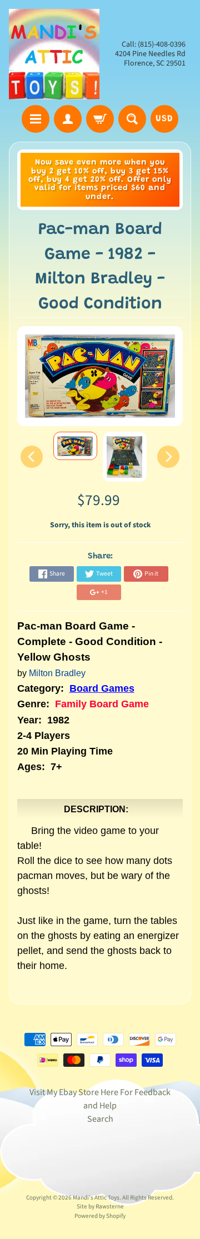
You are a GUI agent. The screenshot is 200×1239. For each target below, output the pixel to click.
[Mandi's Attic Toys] (54, 54)
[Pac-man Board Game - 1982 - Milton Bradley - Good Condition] (75, 446)
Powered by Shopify (100, 1216)
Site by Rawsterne (100, 1206)
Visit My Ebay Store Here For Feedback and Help (100, 1099)
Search (100, 1119)
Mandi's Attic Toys (96, 1197)
